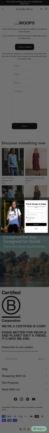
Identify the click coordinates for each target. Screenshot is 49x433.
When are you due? (30, 217)
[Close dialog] (46, 202)
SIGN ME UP (36, 224)
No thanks (36, 228)
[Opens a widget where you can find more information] (39, 429)
